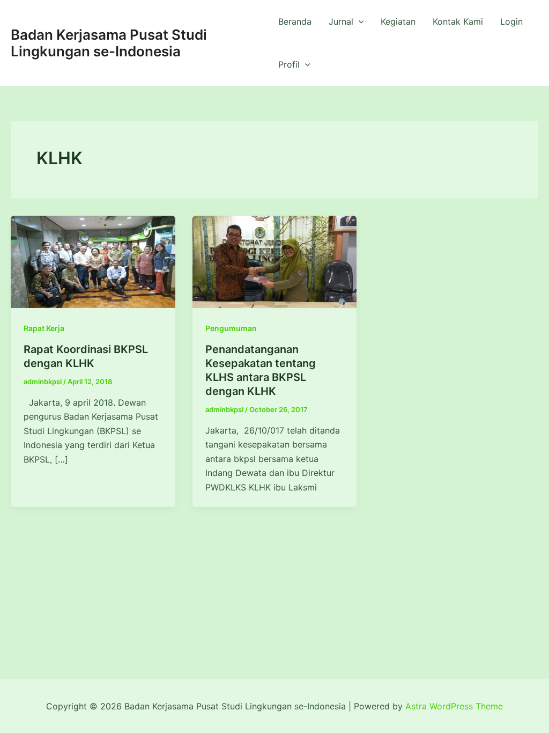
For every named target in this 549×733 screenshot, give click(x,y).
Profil (289, 64)
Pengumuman (231, 328)
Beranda (294, 21)
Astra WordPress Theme (454, 706)
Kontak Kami (458, 21)
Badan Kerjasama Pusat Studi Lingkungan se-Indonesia (109, 43)
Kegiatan (398, 21)
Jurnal (341, 21)
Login (511, 21)
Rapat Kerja (44, 328)
